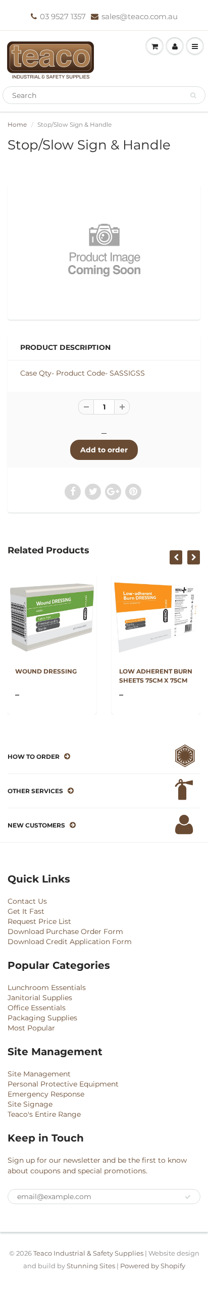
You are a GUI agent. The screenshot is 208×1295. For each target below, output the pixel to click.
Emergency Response (46, 1094)
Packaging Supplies (42, 1017)
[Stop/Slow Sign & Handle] (104, 250)
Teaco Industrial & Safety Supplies (88, 1253)
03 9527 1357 (63, 16)
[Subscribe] (187, 1197)
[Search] (193, 95)
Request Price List (39, 921)
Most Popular (31, 1027)
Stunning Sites (91, 1266)
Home (17, 124)
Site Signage (30, 1104)
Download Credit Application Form (70, 941)
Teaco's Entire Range (44, 1114)
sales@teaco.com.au (139, 16)
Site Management (39, 1073)
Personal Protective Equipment (63, 1084)
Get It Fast (26, 911)
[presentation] (176, 557)
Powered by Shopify (152, 1266)
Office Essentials (37, 1007)
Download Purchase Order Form (65, 931)
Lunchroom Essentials (47, 987)
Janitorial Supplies (40, 997)
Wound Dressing (46, 671)
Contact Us (27, 901)
